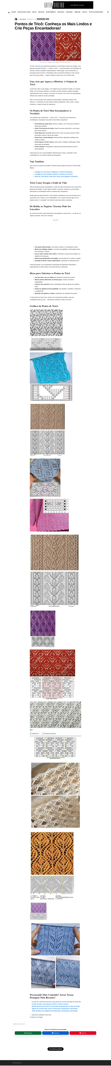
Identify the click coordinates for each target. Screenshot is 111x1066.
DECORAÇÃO (60, 12)
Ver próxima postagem (55, 1049)
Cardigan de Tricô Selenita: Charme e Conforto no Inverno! (54, 174)
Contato (84, 12)
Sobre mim (77, 12)
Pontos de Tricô (41, 18)
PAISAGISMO (69, 12)
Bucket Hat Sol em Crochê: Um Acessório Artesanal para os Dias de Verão (56, 1006)
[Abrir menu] (8, 12)
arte (39, 66)
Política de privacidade (96, 12)
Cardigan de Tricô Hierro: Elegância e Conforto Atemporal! (53, 172)
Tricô (23, 1024)
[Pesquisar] (108, 12)
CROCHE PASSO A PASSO (24, 12)
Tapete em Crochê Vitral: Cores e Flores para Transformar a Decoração (54, 1008)
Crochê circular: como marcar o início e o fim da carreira (50, 1004)
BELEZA (34, 12)
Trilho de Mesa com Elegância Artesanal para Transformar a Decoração (55, 1011)
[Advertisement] (55, 230)
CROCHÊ (13, 12)
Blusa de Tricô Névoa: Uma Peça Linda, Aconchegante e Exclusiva (56, 176)
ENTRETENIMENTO (51, 12)
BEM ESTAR (41, 12)
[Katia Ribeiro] (55, 5)
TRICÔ (47, 18)
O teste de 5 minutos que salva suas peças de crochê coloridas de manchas (56, 1001)
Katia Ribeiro (23, 19)
